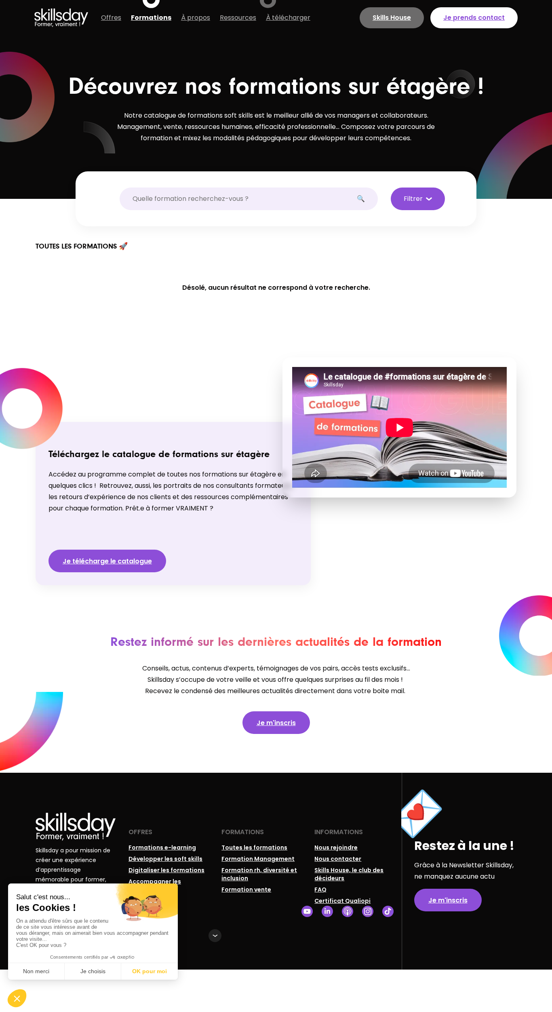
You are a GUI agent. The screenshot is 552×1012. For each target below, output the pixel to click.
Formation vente (246, 890)
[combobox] (245, 199)
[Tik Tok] (388, 911)
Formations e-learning (162, 847)
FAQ (320, 890)
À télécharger (288, 17)
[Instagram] (368, 911)
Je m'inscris (276, 722)
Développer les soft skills (165, 859)
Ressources (238, 17)
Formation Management (258, 859)
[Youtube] (307, 911)
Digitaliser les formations (166, 870)
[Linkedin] (327, 911)
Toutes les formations (254, 847)
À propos (195, 17)
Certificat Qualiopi (342, 901)
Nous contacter (337, 859)
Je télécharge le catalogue (107, 561)
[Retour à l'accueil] (61, 17)
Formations (151, 17)
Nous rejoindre (336, 847)
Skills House (392, 17)
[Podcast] (347, 911)
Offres (111, 17)
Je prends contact (474, 17)
